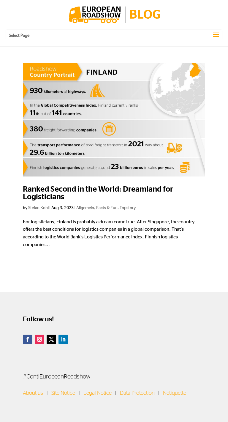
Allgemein (85, 207)
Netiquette (174, 393)
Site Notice (63, 393)
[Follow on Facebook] (27, 339)
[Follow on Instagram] (39, 339)
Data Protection (137, 393)
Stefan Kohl (38, 207)
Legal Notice (97, 393)
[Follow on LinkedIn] (63, 339)
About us (33, 393)
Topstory (128, 207)
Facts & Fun (107, 207)
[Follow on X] (51, 339)
